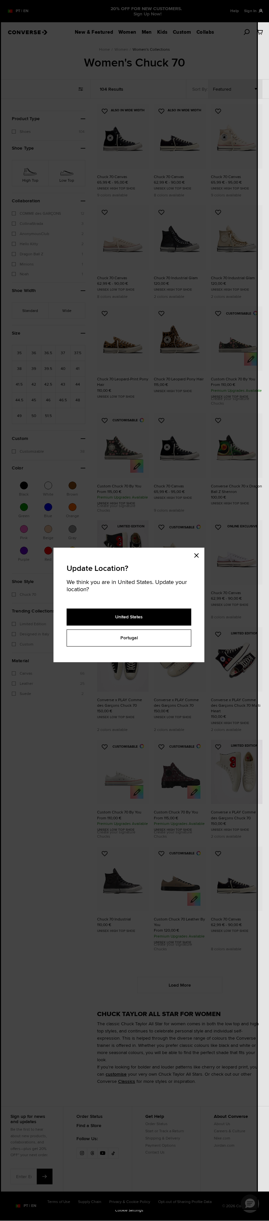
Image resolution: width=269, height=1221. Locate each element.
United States (129, 616)
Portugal (129, 637)
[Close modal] (198, 554)
